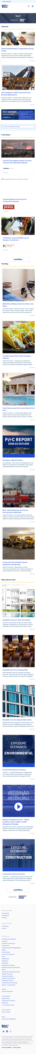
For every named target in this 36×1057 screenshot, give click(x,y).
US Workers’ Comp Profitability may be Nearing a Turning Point (16, 239)
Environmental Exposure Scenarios (14, 770)
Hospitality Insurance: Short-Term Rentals (16, 620)
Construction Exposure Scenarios (14, 874)
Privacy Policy (17, 1047)
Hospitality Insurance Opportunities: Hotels (17, 720)
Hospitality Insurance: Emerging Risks (15, 670)
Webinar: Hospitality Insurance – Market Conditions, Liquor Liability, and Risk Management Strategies (16, 822)
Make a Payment (7, 1)
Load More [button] (18, 259)
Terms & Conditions (7, 1047)
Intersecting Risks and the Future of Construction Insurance (15, 200)
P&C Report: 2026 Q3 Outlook (13, 460)
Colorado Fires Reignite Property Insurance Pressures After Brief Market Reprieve (17, 162)
